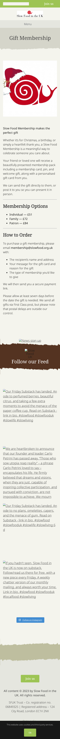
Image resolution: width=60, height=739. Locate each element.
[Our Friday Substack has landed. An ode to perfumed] (30, 416)
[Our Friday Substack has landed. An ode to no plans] (30, 530)
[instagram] (16, 3)
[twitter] (10, 3)
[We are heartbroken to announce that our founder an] (30, 473)
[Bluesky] (21, 3)
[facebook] (4, 3)
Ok (30, 732)
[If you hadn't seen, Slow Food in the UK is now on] (30, 588)
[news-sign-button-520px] (30, 340)
